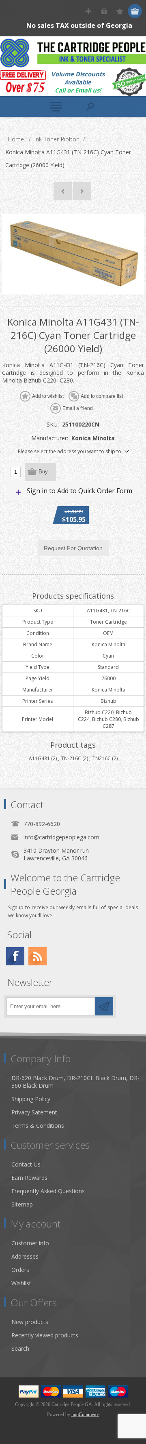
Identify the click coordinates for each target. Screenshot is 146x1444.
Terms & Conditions (37, 1125)
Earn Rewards (29, 1177)
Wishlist (21, 1283)
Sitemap (22, 1204)
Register (88, 11)
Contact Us (26, 1164)
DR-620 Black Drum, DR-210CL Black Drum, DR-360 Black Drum (75, 1081)
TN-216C (71, 758)
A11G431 (39, 758)
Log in (104, 11)
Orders (20, 1270)
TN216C (101, 758)
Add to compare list (102, 396)
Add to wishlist (48, 396)
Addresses (25, 1256)
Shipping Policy (30, 1099)
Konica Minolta (93, 438)
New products (29, 1322)
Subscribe (104, 1006)
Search (20, 1348)
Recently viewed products (44, 1335)
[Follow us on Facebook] (15, 956)
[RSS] (37, 956)
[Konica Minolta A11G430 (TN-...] (63, 191)
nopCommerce (85, 1414)
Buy (43, 472)
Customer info (30, 1243)
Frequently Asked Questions (48, 1191)
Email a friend (77, 408)
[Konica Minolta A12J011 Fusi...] (82, 191)
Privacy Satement (34, 1112)
